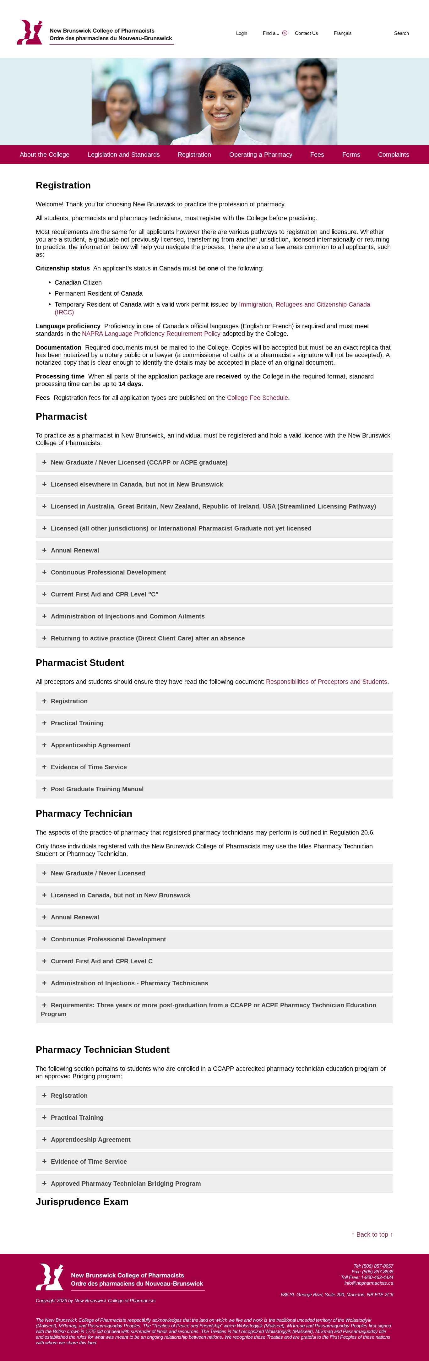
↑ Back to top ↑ (372, 1234)
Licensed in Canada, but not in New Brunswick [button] (121, 895)
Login (241, 33)
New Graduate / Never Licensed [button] (98, 873)
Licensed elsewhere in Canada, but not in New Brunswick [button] (137, 484)
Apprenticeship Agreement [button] (91, 745)
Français (343, 33)
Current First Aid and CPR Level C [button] (102, 961)
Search (401, 33)
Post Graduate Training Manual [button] (97, 789)
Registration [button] (69, 701)
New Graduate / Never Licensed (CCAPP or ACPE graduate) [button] (139, 462)
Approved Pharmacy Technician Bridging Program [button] (126, 1183)
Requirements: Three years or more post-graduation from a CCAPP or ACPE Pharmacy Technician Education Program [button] (208, 1009)
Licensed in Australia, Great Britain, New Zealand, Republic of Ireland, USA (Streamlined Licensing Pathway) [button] (213, 506)
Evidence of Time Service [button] (89, 767)
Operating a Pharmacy (260, 154)
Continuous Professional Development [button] (108, 572)
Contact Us (306, 33)
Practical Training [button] (77, 723)
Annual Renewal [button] (75, 550)
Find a (271, 33)
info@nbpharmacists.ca (369, 1283)
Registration (194, 154)
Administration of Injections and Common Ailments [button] (128, 616)
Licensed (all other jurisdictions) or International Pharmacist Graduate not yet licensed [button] (181, 528)
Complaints (393, 154)
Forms (351, 154)
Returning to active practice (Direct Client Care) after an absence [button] (149, 638)
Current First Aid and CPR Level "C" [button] (105, 594)
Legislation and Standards (124, 154)
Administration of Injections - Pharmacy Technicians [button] (129, 983)
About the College (44, 154)
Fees (317, 154)
